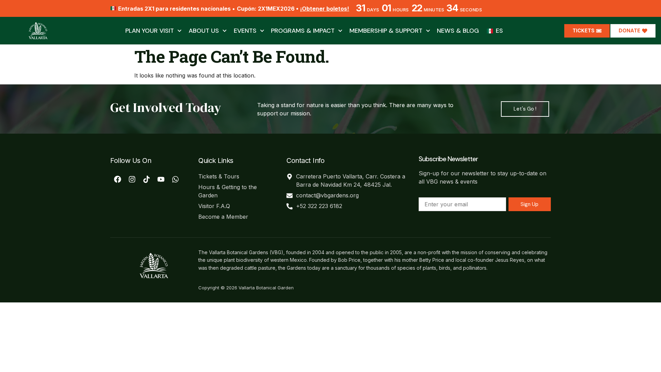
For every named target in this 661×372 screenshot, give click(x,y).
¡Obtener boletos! (324, 8)
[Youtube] (161, 179)
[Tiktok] (146, 179)
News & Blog (458, 30)
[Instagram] (132, 179)
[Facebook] (117, 179)
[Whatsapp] (175, 179)
